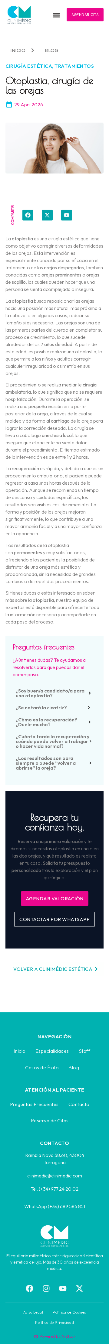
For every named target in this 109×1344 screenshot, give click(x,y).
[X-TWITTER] (79, 1288)
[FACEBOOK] (29, 1288)
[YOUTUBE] (63, 1288)
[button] (56, 15)
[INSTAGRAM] (46, 1288)
